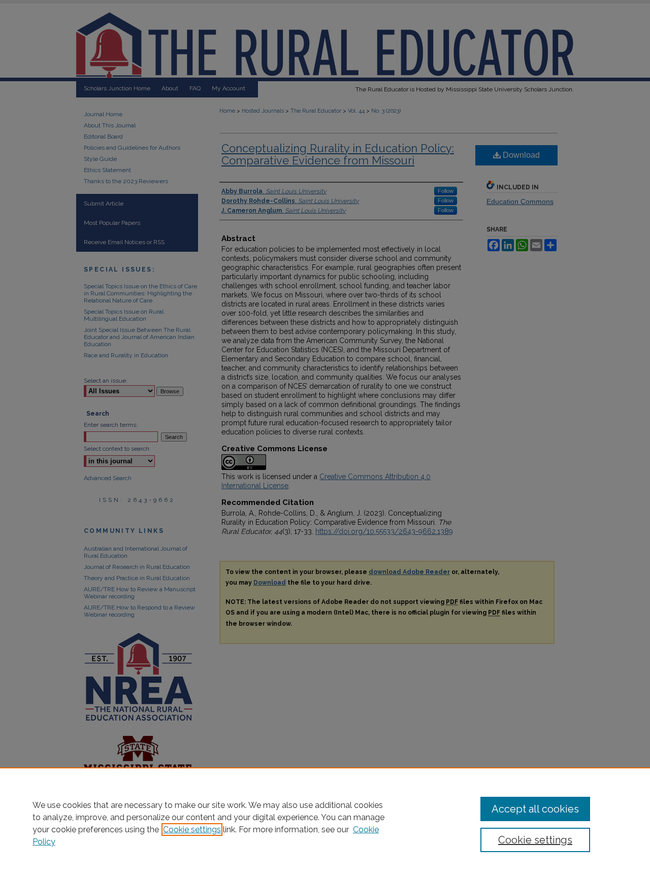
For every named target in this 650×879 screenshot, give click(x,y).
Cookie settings (192, 829)
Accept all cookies (535, 809)
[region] (325, 823)
